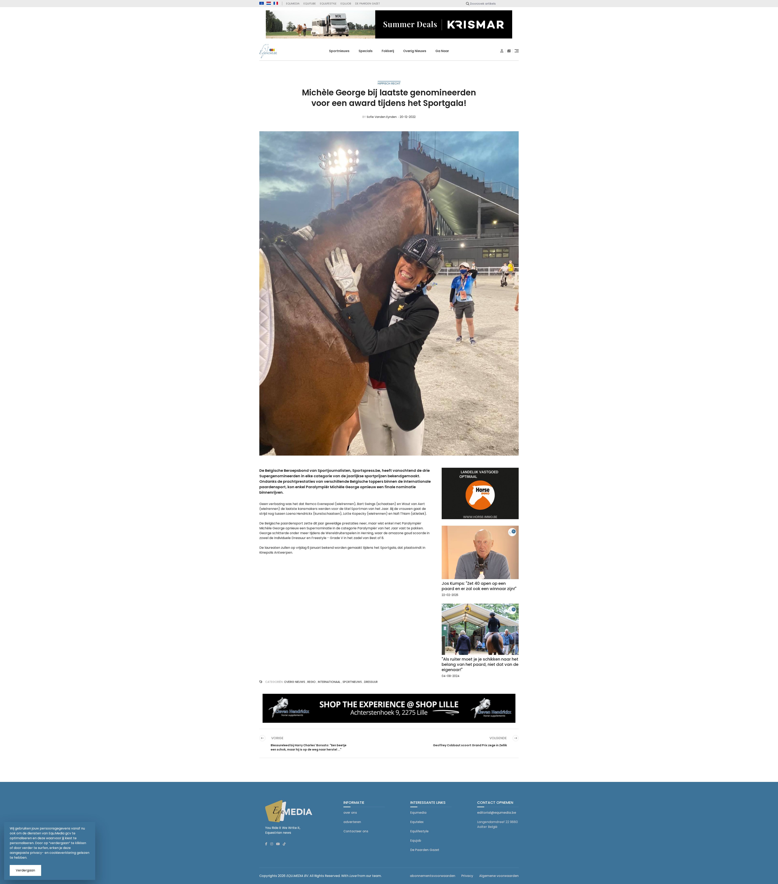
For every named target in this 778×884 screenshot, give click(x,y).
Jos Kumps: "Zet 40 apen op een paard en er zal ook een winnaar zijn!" (479, 586)
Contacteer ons (355, 831)
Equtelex (416, 822)
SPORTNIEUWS (352, 682)
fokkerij (388, 51)
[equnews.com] (261, 3)
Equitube (310, 3)
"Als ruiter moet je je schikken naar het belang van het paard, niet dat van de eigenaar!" (480, 664)
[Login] (501, 51)
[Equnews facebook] (266, 844)
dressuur (371, 682)
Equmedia (292, 3)
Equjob (346, 3)
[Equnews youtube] (278, 844)
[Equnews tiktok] (284, 844)
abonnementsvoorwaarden (432, 875)
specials (366, 51)
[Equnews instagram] (271, 844)
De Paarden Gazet (367, 3)
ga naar (442, 51)
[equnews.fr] (276, 3)
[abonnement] (509, 51)
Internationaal (329, 682)
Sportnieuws (339, 51)
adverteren (352, 822)
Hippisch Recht (389, 83)
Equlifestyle (328, 3)
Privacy (467, 875)
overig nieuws (414, 51)
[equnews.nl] (268, 3)
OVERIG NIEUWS (294, 682)
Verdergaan (25, 870)
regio (311, 682)
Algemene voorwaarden (499, 875)
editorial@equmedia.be (496, 812)
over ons (350, 812)
